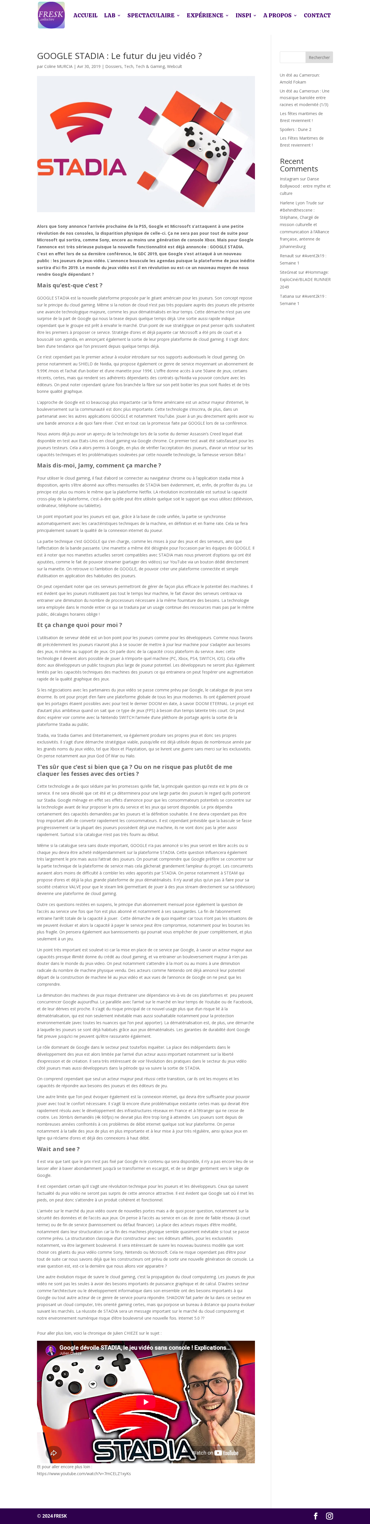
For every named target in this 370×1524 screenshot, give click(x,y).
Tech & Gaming (150, 66)
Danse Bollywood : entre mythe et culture (305, 186)
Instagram (289, 179)
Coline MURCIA (58, 66)
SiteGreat (288, 272)
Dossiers (113, 66)
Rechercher (319, 57)
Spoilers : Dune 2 (295, 129)
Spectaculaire (151, 15)
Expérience (205, 15)
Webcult (174, 66)
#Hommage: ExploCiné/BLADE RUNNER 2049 (305, 279)
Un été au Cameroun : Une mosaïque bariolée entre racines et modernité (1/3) (305, 98)
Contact (317, 15)
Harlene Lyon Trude (298, 203)
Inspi (243, 15)
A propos (277, 15)
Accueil (85, 15)
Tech (128, 66)
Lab (109, 15)
